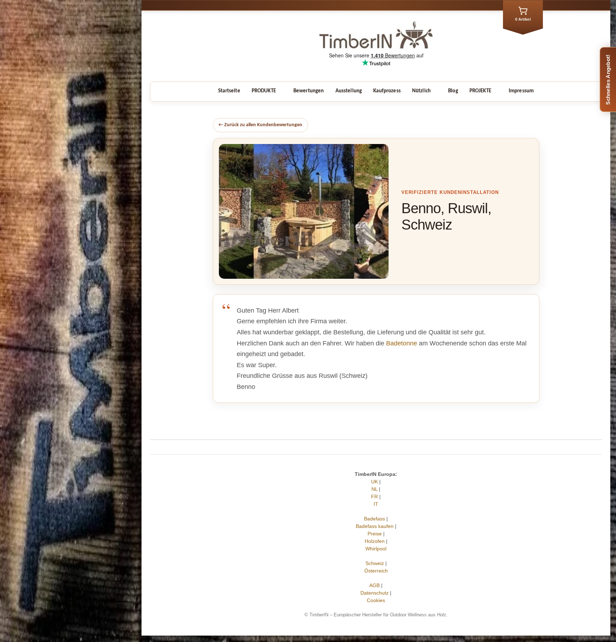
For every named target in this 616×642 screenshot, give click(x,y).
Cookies (376, 600)
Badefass (374, 519)
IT (376, 504)
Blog (453, 91)
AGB (374, 585)
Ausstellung (348, 91)
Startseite (229, 91)
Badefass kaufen (375, 526)
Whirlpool (375, 548)
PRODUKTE (264, 91)
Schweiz (374, 563)
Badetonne (401, 343)
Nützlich (421, 91)
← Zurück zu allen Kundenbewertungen (260, 125)
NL (374, 489)
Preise (375, 533)
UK (374, 481)
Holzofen (375, 541)
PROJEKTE (480, 91)
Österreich (376, 571)
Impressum (521, 91)
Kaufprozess (387, 91)
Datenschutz (374, 593)
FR (374, 496)
